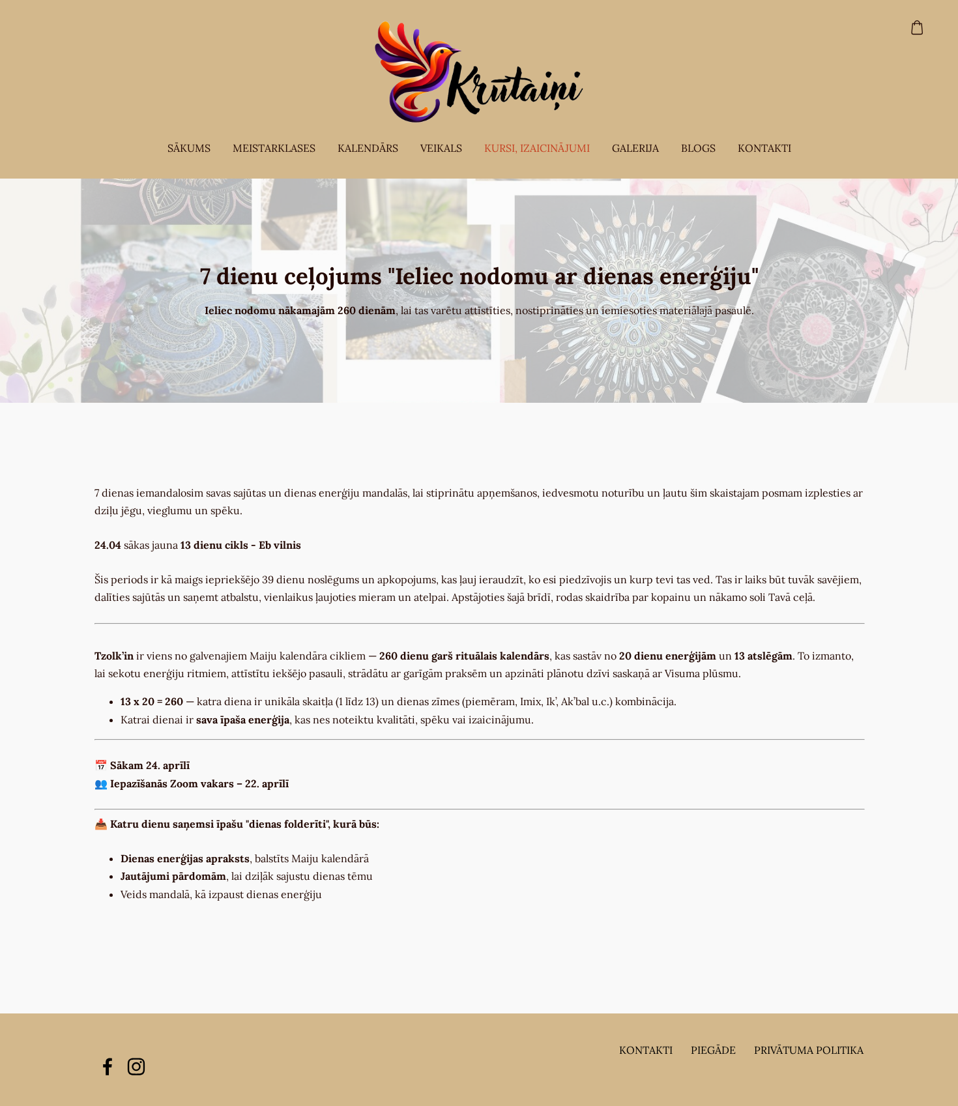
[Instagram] (136, 1066)
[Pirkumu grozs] (917, 27)
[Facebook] (107, 1066)
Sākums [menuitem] (188, 147)
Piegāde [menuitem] (713, 1049)
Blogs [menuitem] (698, 147)
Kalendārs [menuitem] (368, 147)
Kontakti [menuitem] (764, 147)
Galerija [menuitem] (635, 147)
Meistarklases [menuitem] (274, 147)
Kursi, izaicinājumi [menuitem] (537, 147)
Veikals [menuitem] (441, 147)
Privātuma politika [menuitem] (809, 1049)
